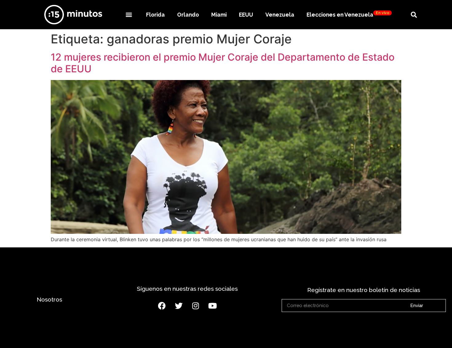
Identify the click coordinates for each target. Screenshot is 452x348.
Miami (219, 14)
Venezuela (279, 14)
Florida (155, 14)
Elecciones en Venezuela (348, 14)
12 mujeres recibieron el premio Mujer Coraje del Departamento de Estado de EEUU (223, 63)
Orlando (188, 14)
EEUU (246, 14)
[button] (129, 15)
